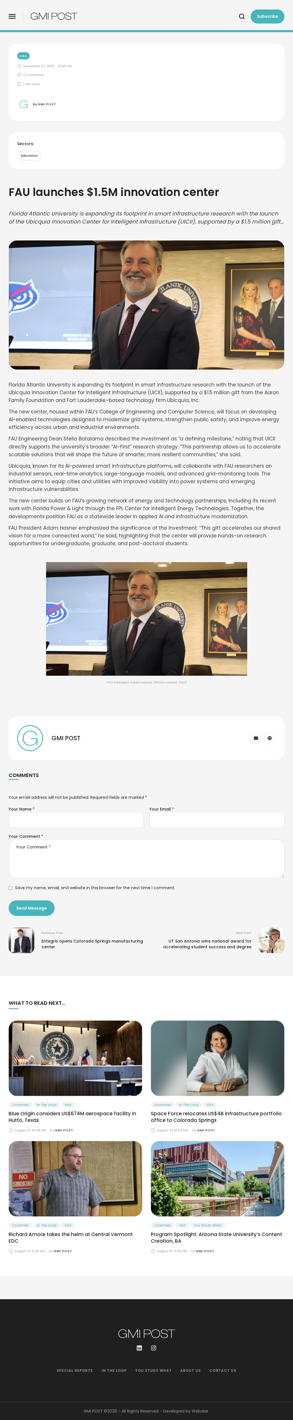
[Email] (256, 738)
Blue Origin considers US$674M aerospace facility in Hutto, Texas (72, 1117)
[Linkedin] (139, 1348)
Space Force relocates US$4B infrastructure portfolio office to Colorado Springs (216, 1117)
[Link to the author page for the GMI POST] (23, 104)
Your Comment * (26, 836)
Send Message (31, 908)
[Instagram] (154, 1348)
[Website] (270, 738)
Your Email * (161, 809)
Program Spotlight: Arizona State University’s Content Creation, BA (216, 1237)
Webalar (200, 1411)
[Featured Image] (75, 1058)
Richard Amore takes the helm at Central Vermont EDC (71, 1237)
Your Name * (22, 809)
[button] (12, 16)
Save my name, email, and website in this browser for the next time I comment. (95, 888)
